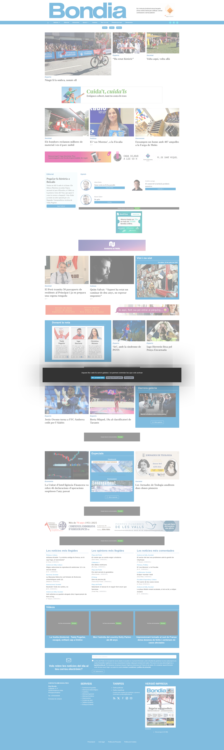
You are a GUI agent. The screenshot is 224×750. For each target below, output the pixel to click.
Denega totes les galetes (114, 377)
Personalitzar (129, 377)
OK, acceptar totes (98, 377)
